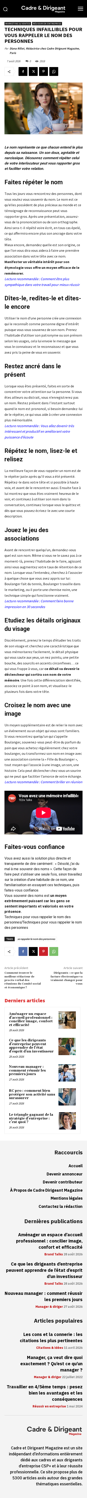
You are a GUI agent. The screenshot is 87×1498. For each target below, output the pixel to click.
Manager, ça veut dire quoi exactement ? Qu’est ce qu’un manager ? (51, 1363)
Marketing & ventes (17, 23)
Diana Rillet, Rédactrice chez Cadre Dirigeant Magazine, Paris (45, 51)
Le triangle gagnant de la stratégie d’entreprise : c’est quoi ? (31, 1118)
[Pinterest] (43, 71)
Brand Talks (53, 1254)
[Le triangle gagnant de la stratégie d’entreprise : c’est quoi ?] (67, 1120)
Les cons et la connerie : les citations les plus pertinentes (51, 1337)
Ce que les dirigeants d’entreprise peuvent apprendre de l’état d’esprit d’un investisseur (31, 1046)
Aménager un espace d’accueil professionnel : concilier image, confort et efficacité (31, 1019)
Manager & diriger (49, 1307)
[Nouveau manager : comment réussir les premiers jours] (67, 1073)
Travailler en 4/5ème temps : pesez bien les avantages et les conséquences (45, 1393)
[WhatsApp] (53, 71)
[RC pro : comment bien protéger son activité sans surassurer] (67, 1097)
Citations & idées (49, 1348)
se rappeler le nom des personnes (36, 939)
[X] (33, 71)
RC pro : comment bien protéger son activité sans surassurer (32, 1094)
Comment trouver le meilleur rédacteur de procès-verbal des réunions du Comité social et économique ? (22, 980)
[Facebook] (23, 71)
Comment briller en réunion (61, 782)
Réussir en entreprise (47, 23)
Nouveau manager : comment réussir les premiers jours (27, 1070)
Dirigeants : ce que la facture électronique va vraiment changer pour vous (67, 978)
